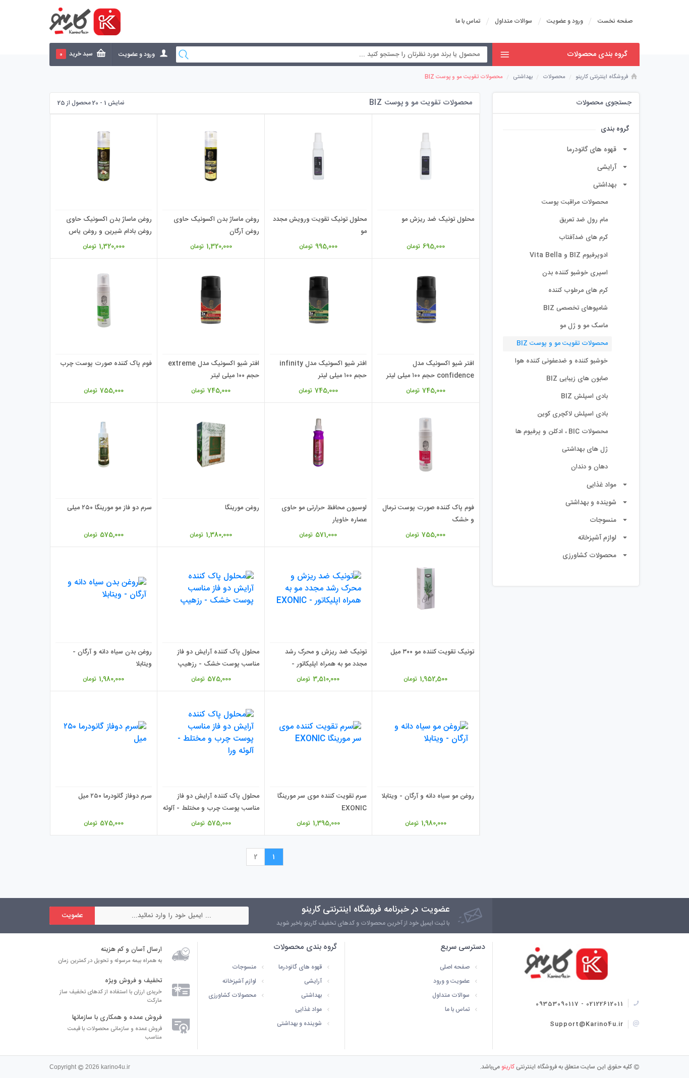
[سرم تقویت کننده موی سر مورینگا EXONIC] (318, 732)
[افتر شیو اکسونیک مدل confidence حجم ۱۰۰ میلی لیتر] (425, 300)
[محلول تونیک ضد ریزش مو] (425, 156)
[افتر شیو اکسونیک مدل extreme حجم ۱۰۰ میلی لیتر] (210, 300)
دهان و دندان (589, 467)
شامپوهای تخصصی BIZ (575, 308)
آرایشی (606, 167)
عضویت (72, 915)
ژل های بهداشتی (585, 449)
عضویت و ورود (451, 981)
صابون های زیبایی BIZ (577, 379)
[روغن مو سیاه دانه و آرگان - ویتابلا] (425, 732)
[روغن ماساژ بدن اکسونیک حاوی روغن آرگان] (210, 156)
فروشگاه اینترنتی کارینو (602, 77)
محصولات (554, 77)
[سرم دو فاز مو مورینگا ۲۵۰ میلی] (103, 444)
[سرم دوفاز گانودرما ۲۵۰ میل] (103, 732)
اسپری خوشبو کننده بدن (575, 273)
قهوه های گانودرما (591, 149)
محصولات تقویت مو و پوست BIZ (562, 343)
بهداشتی (523, 77)
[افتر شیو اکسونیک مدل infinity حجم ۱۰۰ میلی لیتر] (318, 300)
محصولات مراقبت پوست (575, 202)
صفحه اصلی (455, 967)
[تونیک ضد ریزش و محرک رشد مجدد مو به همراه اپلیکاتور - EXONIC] (318, 588)
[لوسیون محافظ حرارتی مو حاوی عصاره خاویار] (318, 444)
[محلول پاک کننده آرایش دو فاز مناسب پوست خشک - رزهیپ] (210, 588)
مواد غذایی (601, 485)
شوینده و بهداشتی (590, 502)
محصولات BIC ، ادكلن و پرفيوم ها (561, 432)
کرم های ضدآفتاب (583, 237)
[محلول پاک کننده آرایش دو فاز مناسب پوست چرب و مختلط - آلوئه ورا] (210, 732)
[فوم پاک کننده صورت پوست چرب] (103, 300)
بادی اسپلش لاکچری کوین (572, 414)
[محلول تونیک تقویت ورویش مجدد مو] (318, 156)
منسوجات (603, 520)
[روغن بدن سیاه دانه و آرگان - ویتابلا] (103, 588)
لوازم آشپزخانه (597, 538)
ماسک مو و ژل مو (584, 326)
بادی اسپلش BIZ (584, 396)
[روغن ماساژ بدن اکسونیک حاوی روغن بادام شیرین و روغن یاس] (103, 156)
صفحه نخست (615, 21)
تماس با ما (467, 21)
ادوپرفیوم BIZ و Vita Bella (569, 255)
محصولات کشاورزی (589, 555)
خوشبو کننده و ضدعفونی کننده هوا (561, 361)
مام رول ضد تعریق (583, 220)
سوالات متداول (513, 21)
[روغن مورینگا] (210, 444)
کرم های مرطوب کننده (578, 290)
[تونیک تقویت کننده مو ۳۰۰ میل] (425, 588)
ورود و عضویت (565, 21)
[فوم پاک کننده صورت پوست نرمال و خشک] (425, 444)
